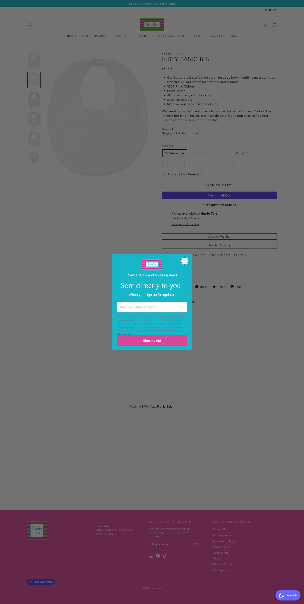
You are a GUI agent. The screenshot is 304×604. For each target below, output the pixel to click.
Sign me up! (152, 340)
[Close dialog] (184, 260)
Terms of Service (130, 334)
